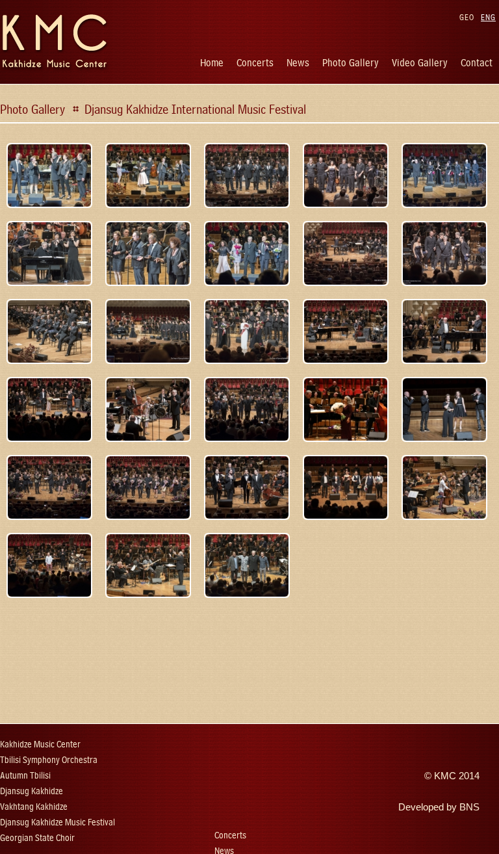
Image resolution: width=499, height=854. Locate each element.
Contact (477, 63)
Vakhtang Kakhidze (34, 806)
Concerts (255, 63)
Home (212, 63)
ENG (488, 17)
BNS (469, 807)
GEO (466, 17)
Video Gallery (420, 63)
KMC (445, 776)
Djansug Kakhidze (31, 791)
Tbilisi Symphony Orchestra (48, 760)
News (298, 63)
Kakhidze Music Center (40, 744)
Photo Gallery (350, 63)
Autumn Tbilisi (25, 775)
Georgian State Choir (37, 838)
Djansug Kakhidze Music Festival (57, 822)
